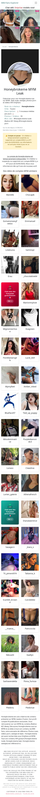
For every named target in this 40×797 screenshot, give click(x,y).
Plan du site (28, 793)
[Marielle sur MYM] (10, 183)
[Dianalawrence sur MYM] (30, 509)
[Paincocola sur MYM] (30, 617)
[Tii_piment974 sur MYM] (10, 562)
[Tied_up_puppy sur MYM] (30, 401)
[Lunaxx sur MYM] (10, 456)
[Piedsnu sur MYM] (10, 696)
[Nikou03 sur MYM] (10, 643)
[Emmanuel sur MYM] (30, 209)
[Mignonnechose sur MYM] (10, 317)
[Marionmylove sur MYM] (30, 291)
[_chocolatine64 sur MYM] (30, 264)
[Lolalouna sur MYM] (10, 238)
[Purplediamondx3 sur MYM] (30, 427)
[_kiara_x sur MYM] (30, 535)
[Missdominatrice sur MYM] (10, 427)
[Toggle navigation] (36, 3)
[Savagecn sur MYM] (10, 535)
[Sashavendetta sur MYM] (10, 669)
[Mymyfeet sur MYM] (10, 375)
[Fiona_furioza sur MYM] (30, 669)
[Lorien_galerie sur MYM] (10, 483)
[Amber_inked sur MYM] (30, 375)
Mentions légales (14, 793)
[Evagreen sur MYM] (30, 317)
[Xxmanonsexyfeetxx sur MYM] (10, 209)
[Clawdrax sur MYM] (30, 456)
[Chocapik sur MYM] (30, 183)
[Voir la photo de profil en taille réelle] (20, 80)
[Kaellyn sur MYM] (30, 643)
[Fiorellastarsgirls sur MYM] (10, 346)
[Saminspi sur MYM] (30, 238)
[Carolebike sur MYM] (30, 588)
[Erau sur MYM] (10, 264)
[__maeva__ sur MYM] (10, 617)
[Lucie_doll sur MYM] (30, 346)
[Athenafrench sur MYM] (30, 483)
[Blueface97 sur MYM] (10, 401)
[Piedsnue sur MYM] (30, 696)
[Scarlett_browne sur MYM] (10, 588)
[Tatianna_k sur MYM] (30, 562)
